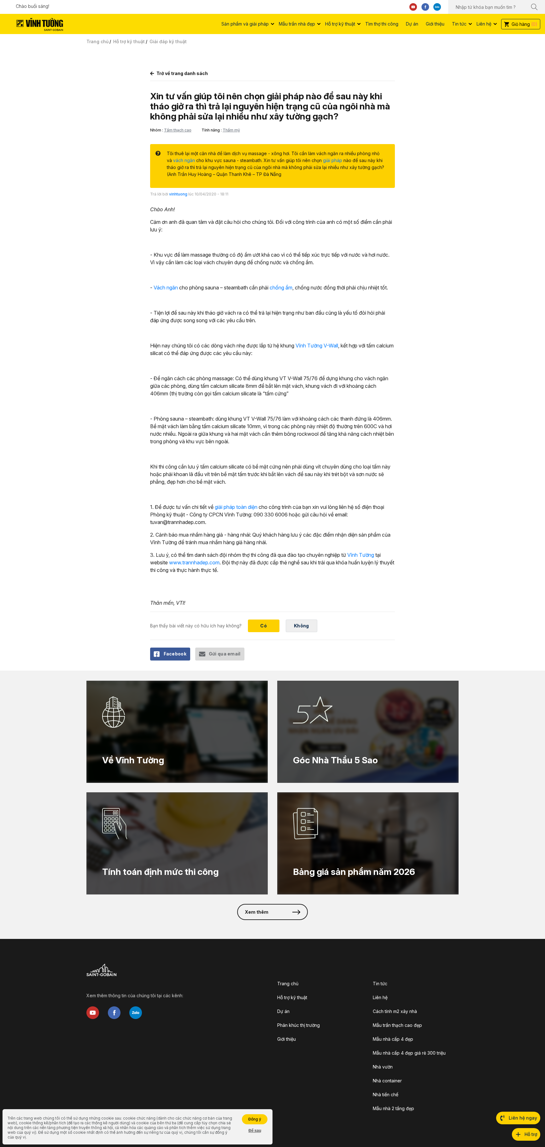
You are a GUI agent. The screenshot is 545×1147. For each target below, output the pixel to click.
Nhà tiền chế (385, 1094)
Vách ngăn (166, 287)
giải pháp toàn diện (236, 507)
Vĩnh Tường (360, 555)
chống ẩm (281, 287)
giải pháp (332, 160)
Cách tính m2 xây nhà (395, 1011)
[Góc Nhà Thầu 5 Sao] (368, 732)
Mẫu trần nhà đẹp (297, 23)
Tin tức (459, 23)
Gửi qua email (225, 653)
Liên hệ (484, 23)
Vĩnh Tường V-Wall (317, 345)
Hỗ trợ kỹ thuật (340, 23)
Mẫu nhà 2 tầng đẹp (393, 1108)
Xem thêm (256, 912)
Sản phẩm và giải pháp (245, 23)
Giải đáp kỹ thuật (168, 41)
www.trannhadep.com (194, 562)
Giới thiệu (435, 23)
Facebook (175, 653)
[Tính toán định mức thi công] (177, 843)
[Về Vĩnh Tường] (177, 732)
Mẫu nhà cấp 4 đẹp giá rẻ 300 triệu (409, 1053)
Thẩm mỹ (231, 130)
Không (301, 625)
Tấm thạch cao (177, 130)
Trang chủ (97, 41)
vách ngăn (184, 160)
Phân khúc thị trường (298, 1025)
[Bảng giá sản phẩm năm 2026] (368, 843)
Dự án (412, 23)
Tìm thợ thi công (381, 23)
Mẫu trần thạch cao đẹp (397, 1025)
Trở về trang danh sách (182, 73)
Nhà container (387, 1080)
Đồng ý (254, 1119)
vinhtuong (178, 194)
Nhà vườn (383, 1066)
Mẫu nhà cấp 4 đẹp (393, 1039)
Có (263, 625)
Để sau (255, 1130)
